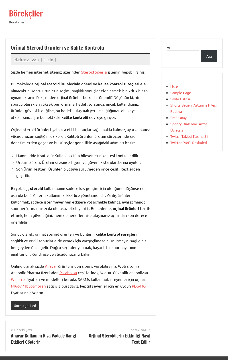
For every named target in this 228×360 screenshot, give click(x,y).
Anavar (51, 266)
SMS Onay (178, 117)
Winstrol (18, 279)
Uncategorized (25, 305)
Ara (169, 47)
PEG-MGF (140, 286)
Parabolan (68, 272)
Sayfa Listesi (180, 99)
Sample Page (180, 92)
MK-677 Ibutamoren (28, 286)
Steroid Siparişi (94, 72)
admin (48, 59)
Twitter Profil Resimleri (188, 142)
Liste (174, 86)
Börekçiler (26, 13)
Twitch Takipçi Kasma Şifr (190, 136)
